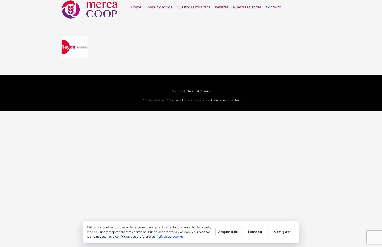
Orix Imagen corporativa (225, 100)
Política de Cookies (199, 91)
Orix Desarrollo (175, 100)
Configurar (282, 232)
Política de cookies (170, 236)
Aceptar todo (228, 232)
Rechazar (255, 232)
